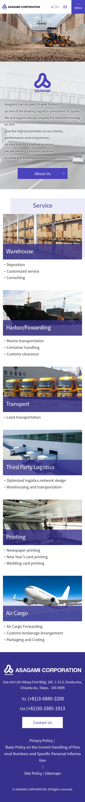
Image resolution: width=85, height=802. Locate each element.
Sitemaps (53, 773)
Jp (52, 6)
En (57, 6)
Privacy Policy (41, 740)
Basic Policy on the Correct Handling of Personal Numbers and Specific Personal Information (42, 753)
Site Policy (33, 773)
